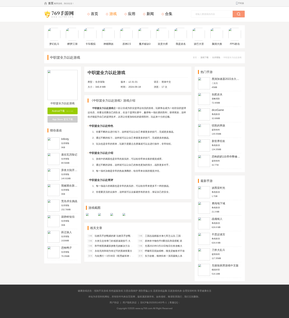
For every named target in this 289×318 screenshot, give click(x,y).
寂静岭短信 (68, 216)
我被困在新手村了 (72, 185)
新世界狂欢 (218, 141)
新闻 (150, 14)
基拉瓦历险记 (69, 154)
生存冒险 (216, 57)
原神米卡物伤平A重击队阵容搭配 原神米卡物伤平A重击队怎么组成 (179, 241)
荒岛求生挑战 (69, 201)
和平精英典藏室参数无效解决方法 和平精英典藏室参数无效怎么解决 (130, 246)
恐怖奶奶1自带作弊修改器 (227, 156)
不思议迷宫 (218, 234)
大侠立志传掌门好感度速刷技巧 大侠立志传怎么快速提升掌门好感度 (130, 241)
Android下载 (62, 111)
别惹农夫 (217, 94)
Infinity (65, 139)
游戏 (112, 14)
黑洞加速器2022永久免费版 (228, 78)
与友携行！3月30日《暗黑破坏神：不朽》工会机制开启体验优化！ (129, 256)
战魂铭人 (217, 218)
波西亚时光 (218, 187)
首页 (51, 3)
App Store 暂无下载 (62, 119)
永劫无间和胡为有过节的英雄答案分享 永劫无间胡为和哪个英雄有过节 (131, 251)
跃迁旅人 (66, 232)
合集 (168, 14)
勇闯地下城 (218, 203)
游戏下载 (205, 57)
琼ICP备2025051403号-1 (153, 302)
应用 (131, 14)
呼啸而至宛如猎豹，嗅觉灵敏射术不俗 (165, 251)
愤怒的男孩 (218, 125)
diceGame (218, 110)
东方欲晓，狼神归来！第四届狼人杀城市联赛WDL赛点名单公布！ (179, 256)
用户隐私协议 (130, 302)
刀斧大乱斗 (218, 250)
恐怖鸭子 (66, 247)
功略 (90, 236)
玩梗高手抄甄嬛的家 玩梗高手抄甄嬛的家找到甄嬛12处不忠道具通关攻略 (133, 235)
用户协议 (114, 302)
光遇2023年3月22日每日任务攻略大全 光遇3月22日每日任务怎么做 (180, 246)
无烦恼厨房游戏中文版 (225, 265)
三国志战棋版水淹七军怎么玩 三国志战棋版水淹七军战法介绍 (177, 235)
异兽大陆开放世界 (72, 170)
